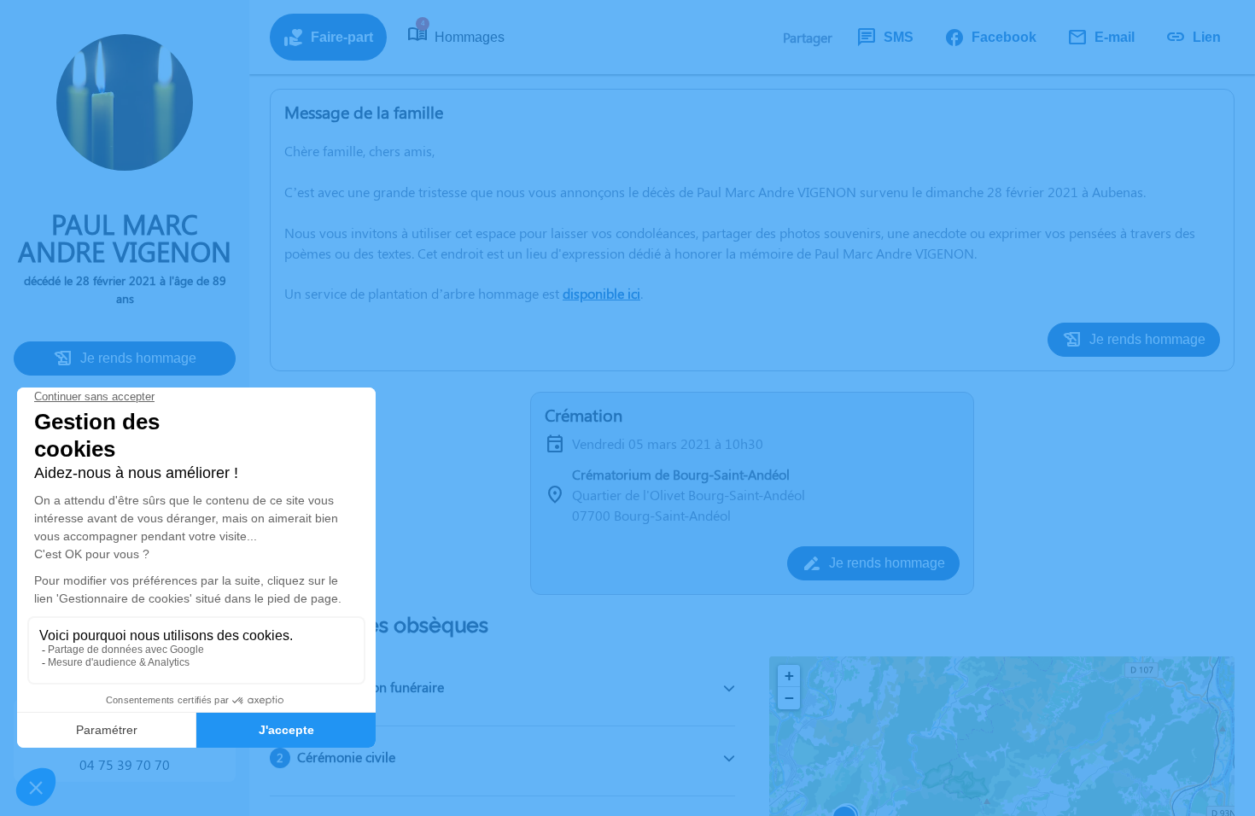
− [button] (789, 698)
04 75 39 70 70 (124, 764)
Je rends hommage (138, 358)
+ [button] (789, 676)
